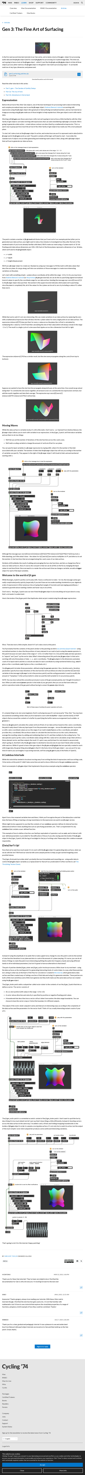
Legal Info (6, 1446)
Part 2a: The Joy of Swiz (14, 92)
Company (5, 1413)
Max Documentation (28, 8)
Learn (24, 3)
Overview (13, 8)
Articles (64, 8)
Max (10, 3)
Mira (4, 1384)
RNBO (16, 3)
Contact (5, 1420)
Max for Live (6, 1381)
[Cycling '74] (4, 3)
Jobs (4, 1417)
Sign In (76, 3)
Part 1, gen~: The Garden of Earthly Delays (21, 88)
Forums (4, 1407)
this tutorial (58, 973)
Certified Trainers (16, 13)
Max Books (31, 13)
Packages (5, 1394)
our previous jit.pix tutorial (66, 649)
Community (51, 3)
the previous (31, 277)
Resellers (5, 1404)
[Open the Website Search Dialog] (82, 2)
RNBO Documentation (48, 8)
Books (4, 1400)
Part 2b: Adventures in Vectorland (18, 95)
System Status (7, 1427)
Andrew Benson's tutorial (54, 107)
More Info (63, 1470)
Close (22, 1470)
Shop (31, 3)
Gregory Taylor (10, 1256)
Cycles (4, 1388)
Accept (42, 1465)
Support (40, 3)
